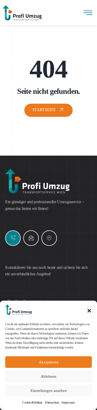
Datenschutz (52, 402)
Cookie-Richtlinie (32, 402)
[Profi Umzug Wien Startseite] (18, 313)
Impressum (68, 402)
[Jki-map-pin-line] (49, 238)
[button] (89, 310)
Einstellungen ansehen (49, 391)
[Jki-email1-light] (31, 238)
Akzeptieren (48, 362)
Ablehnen (48, 376)
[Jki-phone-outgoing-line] (13, 238)
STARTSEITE (44, 110)
